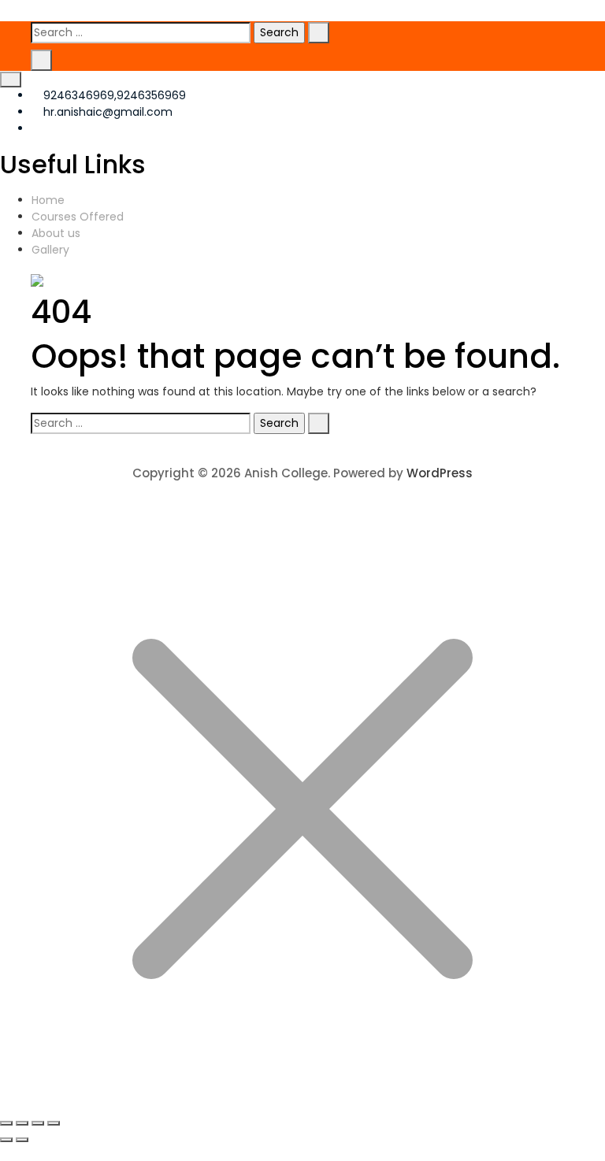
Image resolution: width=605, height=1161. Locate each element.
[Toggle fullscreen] (38, 1123)
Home (48, 200)
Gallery (50, 250)
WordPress (439, 473)
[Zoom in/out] (53, 1123)
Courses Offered (78, 216)
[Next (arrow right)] (22, 1139)
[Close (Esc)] (6, 1123)
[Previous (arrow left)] (6, 1139)
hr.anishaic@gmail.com (106, 112)
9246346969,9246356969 (113, 95)
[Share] (22, 1123)
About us (56, 233)
